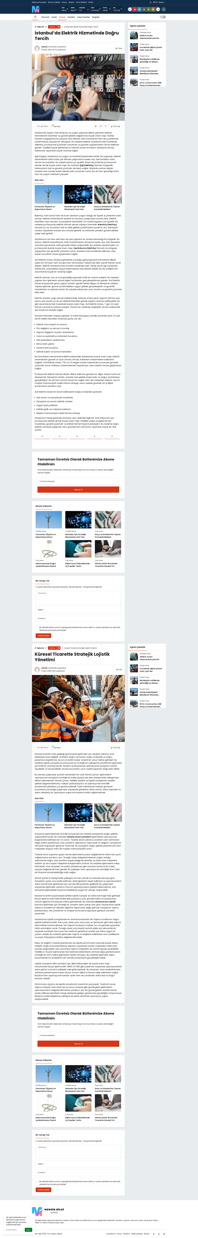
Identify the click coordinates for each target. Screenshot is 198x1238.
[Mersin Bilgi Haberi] (44, 9)
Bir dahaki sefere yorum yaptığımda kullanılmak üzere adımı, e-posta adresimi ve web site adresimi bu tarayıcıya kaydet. (79, 629)
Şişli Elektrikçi (87, 165)
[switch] (163, 17)
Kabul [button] (28, 1230)
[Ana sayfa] (35, 17)
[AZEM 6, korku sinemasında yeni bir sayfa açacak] (147, 35)
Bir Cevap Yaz (42, 580)
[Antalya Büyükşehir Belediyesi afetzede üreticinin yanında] (147, 71)
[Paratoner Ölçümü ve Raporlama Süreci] (49, 198)
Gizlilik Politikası (11, 1230)
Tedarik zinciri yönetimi (79, 836)
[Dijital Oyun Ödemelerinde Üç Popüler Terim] (78, 553)
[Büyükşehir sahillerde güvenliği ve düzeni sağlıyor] (147, 59)
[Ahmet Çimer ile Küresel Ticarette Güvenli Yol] (108, 553)
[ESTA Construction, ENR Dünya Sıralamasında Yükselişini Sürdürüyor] (147, 82)
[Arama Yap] (163, 9)
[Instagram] (164, 1234)
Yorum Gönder (43, 636)
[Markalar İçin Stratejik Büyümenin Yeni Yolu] (78, 198)
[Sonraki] (158, 9)
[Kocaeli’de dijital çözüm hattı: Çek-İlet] (147, 47)
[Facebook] (153, 1234)
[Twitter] (159, 1234)
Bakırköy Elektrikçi (107, 224)
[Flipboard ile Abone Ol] (56, 126)
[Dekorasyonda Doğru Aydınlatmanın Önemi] (49, 553)
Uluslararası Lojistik (105, 901)
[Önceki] (130, 9)
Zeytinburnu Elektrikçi (85, 248)
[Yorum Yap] (96, 126)
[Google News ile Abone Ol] (43, 126)
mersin (44, 46)
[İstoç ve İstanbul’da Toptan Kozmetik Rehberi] (108, 198)
